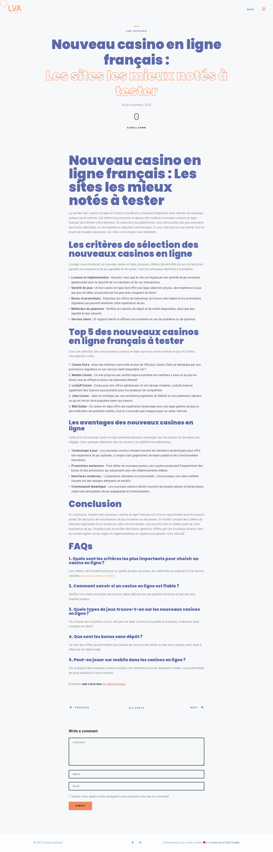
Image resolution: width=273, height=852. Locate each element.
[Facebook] (133, 842)
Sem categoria (136, 31)
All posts (136, 708)
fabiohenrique (116, 684)
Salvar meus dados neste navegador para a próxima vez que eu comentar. (121, 796)
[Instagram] (140, 842)
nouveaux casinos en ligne (97, 576)
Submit (80, 806)
